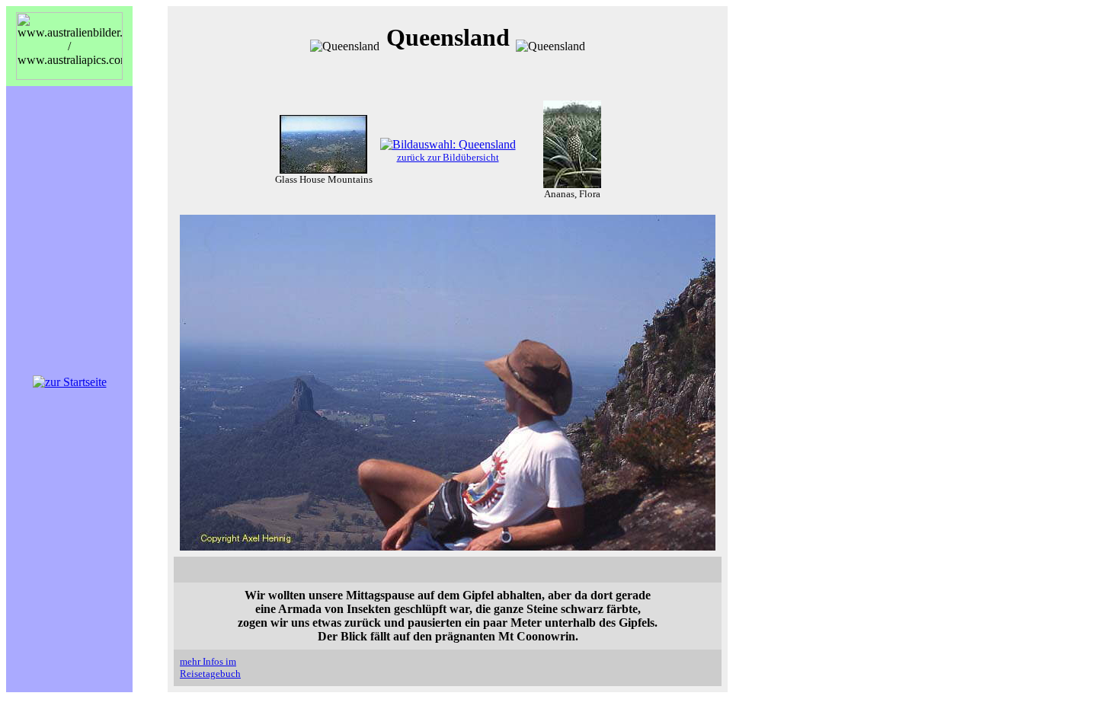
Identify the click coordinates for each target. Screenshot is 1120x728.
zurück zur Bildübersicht (448, 157)
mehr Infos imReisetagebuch (210, 667)
